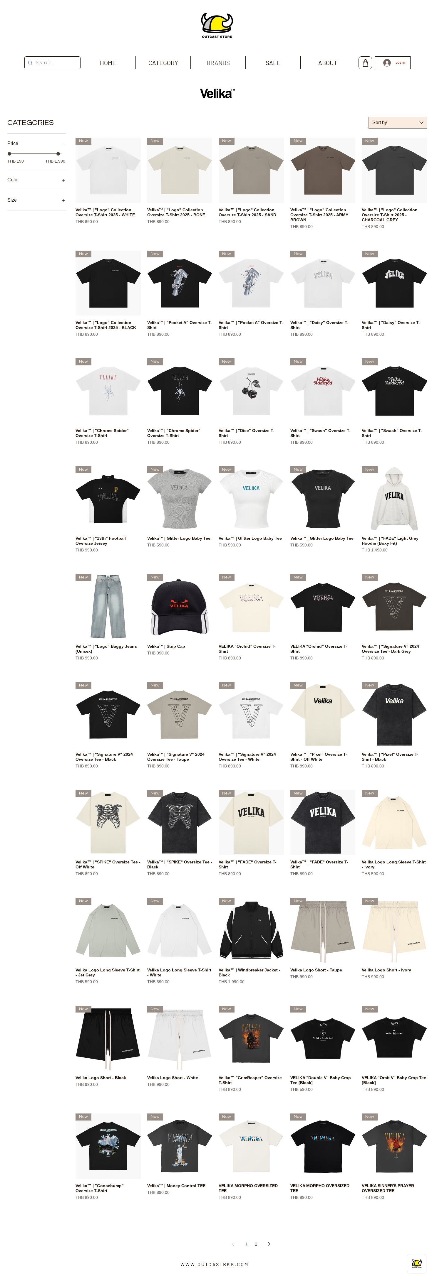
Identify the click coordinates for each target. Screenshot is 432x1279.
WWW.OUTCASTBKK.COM (214, 1264)
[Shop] (365, 62)
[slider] (9, 153)
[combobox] (398, 123)
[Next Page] (269, 1244)
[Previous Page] (233, 1244)
